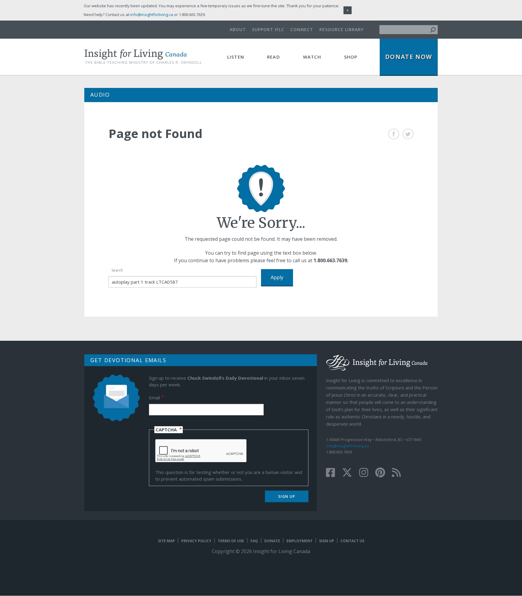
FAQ (254, 540)
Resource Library (341, 29)
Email (154, 398)
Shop (351, 57)
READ (273, 57)
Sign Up (326, 540)
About (238, 29)
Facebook (393, 134)
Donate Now (408, 57)
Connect (301, 29)
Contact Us (352, 540)
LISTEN (235, 57)
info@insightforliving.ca (347, 446)
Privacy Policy (196, 540)
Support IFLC (268, 29)
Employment (299, 540)
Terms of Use (231, 540)
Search (117, 270)
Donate (272, 540)
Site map (166, 540)
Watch (312, 57)
